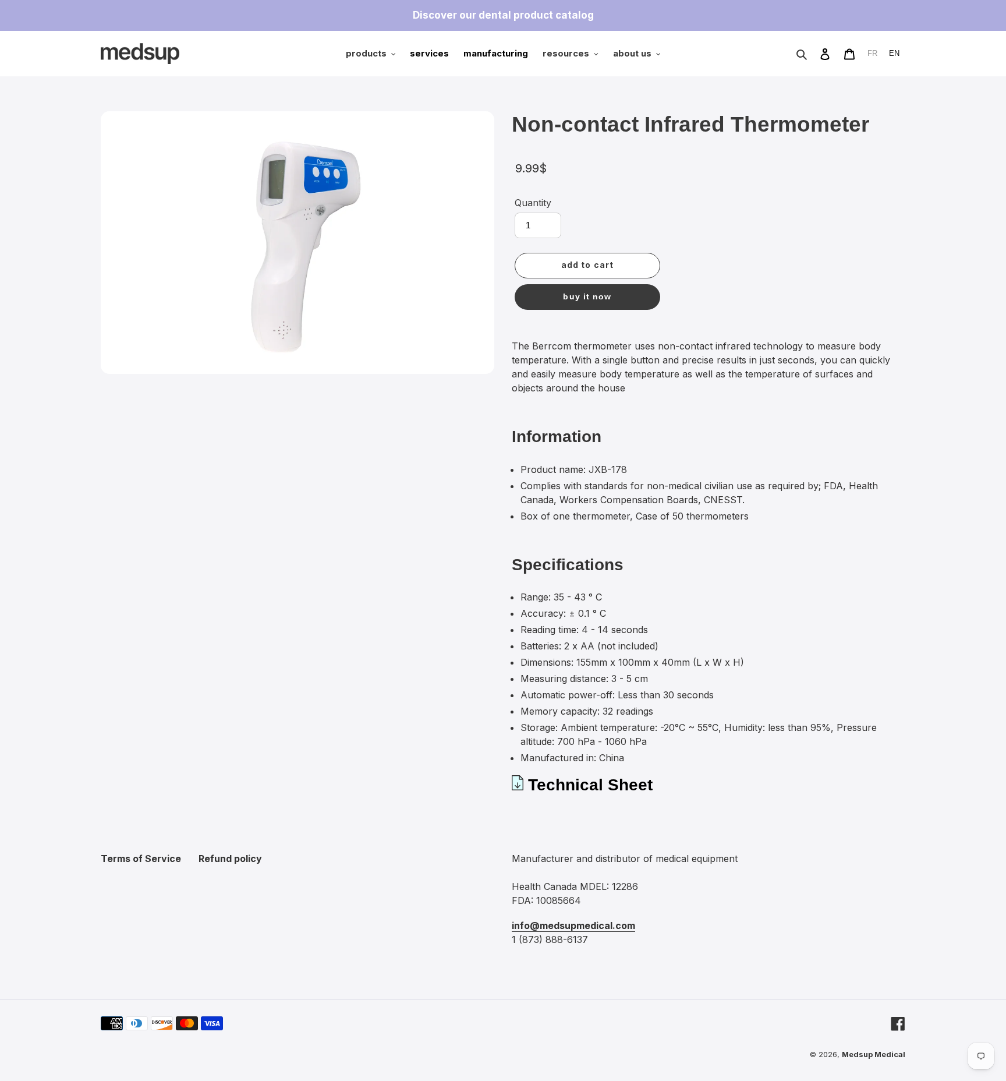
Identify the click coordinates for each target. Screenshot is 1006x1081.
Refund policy (230, 858)
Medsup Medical (873, 1054)
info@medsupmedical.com (573, 925)
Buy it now (587, 296)
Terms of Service (141, 858)
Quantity (533, 203)
